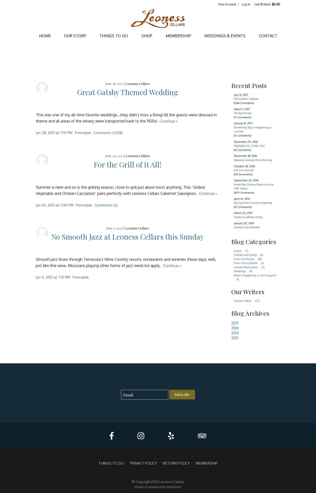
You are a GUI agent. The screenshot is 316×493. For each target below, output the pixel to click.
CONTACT (268, 35)
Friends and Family (248, 255)
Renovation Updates (246, 99)
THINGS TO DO (113, 35)
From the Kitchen (248, 259)
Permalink (83, 132)
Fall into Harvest (244, 170)
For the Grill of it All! (127, 164)
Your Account (227, 4)
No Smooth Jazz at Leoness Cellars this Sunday (127, 237)
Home (45, 35)
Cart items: (267, 4)
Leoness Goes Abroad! (247, 227)
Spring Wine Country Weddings (253, 203)
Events (241, 251)
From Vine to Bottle (249, 263)
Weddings (243, 271)
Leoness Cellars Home (158, 19)
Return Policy (176, 463)
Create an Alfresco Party (248, 217)
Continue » (168, 121)
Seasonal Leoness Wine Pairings (253, 160)
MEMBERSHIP (178, 35)
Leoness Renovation (249, 267)
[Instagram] (141, 436)
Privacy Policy (143, 463)
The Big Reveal (242, 113)
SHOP (146, 35)
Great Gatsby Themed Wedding (127, 92)
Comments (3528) (108, 132)
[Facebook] (111, 436)
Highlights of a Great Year (249, 145)
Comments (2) (106, 205)
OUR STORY (75, 35)
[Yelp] (170, 436)
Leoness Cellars (138, 84)
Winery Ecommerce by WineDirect (158, 487)
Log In (246, 4)
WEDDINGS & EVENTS (224, 35)
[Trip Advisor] (202, 436)
